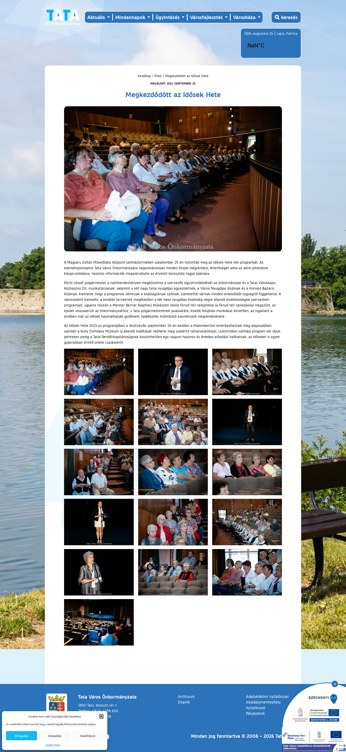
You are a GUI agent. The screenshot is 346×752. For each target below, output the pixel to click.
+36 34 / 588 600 (105, 711)
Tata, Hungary (266, 45)
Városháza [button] (244, 17)
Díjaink (184, 702)
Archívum (186, 696)
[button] (101, 716)
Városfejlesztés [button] (206, 17)
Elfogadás (21, 736)
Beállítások (87, 736)
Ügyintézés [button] (168, 17)
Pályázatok (255, 713)
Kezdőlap (145, 76)
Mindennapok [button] (130, 17)
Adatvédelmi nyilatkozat (267, 696)
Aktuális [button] (96, 17)
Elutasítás (54, 736)
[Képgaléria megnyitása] (99, 372)
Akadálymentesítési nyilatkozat (263, 704)
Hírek (158, 76)
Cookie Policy (52, 745)
